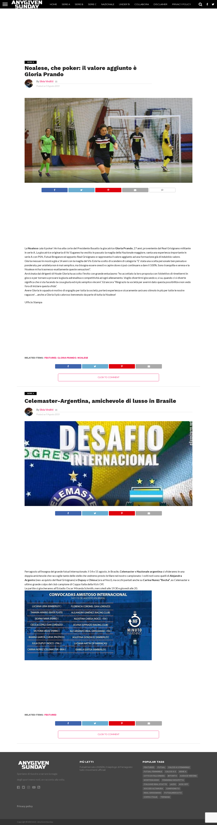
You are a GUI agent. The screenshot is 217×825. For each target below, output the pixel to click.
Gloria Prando (66, 358)
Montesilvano (151, 780)
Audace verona (188, 776)
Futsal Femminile (153, 772)
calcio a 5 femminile (179, 767)
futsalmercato (173, 793)
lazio (173, 784)
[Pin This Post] (108, 189)
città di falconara (154, 776)
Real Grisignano (152, 793)
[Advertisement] (108, 30)
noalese (82, 358)
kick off (183, 784)
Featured (50, 358)
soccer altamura (153, 789)
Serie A (66, 4)
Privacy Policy (181, 4)
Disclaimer (160, 4)
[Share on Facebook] (55, 189)
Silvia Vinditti (46, 81)
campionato (173, 789)
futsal (161, 767)
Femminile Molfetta (173, 780)
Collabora (141, 4)
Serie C (92, 4)
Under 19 (124, 4)
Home (53, 4)
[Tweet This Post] (81, 189)
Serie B (79, 4)
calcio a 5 (170, 772)
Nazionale (107, 4)
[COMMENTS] (162, 189)
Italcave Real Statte (155, 784)
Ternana (165, 797)
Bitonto (172, 776)
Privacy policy (25, 806)
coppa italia (150, 797)
